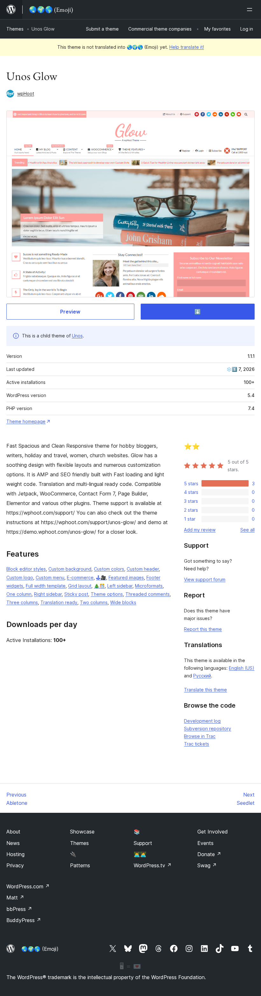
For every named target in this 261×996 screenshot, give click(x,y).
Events (205, 843)
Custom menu (50, 577)
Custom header (143, 569)
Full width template (46, 585)
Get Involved (212, 831)
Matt (15, 897)
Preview (70, 311)
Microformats (149, 585)
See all (247, 529)
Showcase (82, 831)
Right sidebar (48, 594)
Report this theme (203, 629)
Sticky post (76, 594)
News (13, 843)
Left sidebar (119, 585)
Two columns (94, 602)
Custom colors (109, 569)
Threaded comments (147, 594)
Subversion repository (207, 728)
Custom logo (19, 577)
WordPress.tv (153, 865)
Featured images (126, 577)
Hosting (15, 854)
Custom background (69, 569)
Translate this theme (205, 689)
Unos (77, 335)
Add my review (199, 529)
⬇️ (197, 311)
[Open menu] (251, 9)
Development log (202, 721)
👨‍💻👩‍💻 (140, 854)
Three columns (22, 602)
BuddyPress (23, 920)
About (13, 831)
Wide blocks (123, 602)
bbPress (19, 909)
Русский (202, 675)
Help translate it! (186, 47)
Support (143, 843)
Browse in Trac (199, 736)
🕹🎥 (101, 577)
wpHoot (25, 93)
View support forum (204, 579)
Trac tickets (196, 744)
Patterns (80, 865)
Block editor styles (26, 569)
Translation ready (58, 602)
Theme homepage (26, 421)
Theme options (107, 594)
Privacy (15, 865)
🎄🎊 (99, 585)
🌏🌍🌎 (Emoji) (40, 949)
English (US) (241, 668)
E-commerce (80, 577)
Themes (15, 29)
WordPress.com (28, 886)
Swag (207, 865)
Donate (209, 854)
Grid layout (79, 585)
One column (19, 594)
